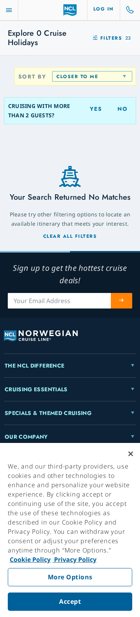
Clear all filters (70, 236)
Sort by (32, 76)
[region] (70, 530)
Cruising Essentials (36, 389)
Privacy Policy (74, 559)
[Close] (130, 453)
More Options (70, 577)
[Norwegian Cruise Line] (70, 10)
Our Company (26, 437)
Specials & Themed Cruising (48, 413)
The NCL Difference (34, 366)
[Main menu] (9, 10)
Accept (70, 601)
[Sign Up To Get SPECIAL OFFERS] (122, 300)
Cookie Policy (30, 559)
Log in (103, 8)
